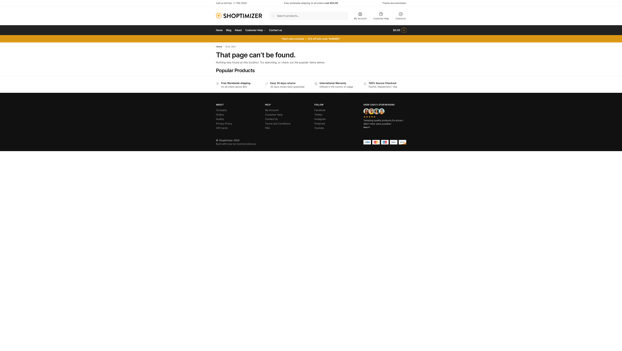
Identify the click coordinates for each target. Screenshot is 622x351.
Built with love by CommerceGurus (236, 143)
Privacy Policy (224, 123)
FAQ (267, 128)
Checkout (400, 18)
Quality (220, 119)
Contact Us (271, 119)
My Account (360, 18)
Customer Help (381, 18)
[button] (399, 30)
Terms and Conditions (277, 123)
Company (221, 110)
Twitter (318, 114)
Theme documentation (394, 3)
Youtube (319, 128)
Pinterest (319, 123)
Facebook (320, 110)
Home (219, 46)
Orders (220, 114)
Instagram (320, 119)
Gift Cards (222, 128)
